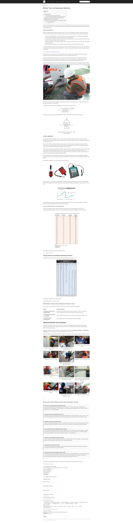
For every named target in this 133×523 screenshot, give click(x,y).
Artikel (47, 5)
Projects (63, 1)
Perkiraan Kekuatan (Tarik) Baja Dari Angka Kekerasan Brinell (55, 16)
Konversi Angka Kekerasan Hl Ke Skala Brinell (53, 15)
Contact (68, 1)
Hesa (44, 46)
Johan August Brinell (63, 57)
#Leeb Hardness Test (51, 520)
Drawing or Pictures (47, 510)
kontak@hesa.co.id (49, 469)
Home (48, 1)
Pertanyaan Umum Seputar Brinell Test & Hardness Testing (55, 20)
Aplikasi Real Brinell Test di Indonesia (51, 19)
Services (58, 1)
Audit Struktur (67, 32)
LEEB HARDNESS (47, 14)
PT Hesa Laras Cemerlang (51, 21)
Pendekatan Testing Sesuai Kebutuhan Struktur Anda (54, 17)
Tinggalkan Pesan (50, 22)
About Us (52, 1)
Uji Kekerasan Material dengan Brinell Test (51, 51)
